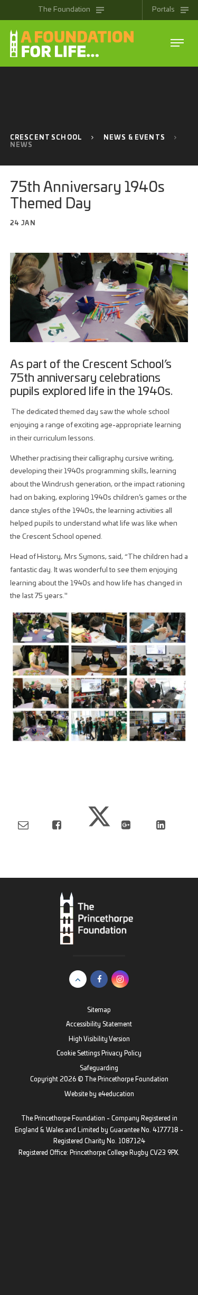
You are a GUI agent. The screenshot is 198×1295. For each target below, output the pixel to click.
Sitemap (99, 1010)
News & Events (134, 138)
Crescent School (46, 138)
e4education (116, 1094)
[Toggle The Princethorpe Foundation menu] (177, 43)
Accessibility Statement (99, 1024)
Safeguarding (99, 1068)
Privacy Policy (121, 1054)
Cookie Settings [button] (78, 1054)
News (21, 145)
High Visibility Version (99, 1039)
